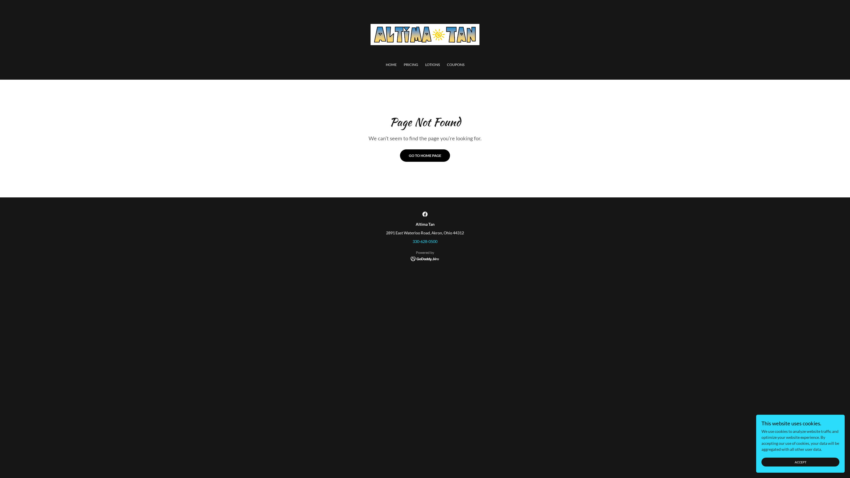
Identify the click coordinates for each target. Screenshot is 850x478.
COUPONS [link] (455, 64)
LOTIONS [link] (432, 64)
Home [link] (391, 64)
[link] (425, 34)
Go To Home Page (425, 155)
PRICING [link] (411, 64)
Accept (800, 462)
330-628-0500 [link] (425, 241)
